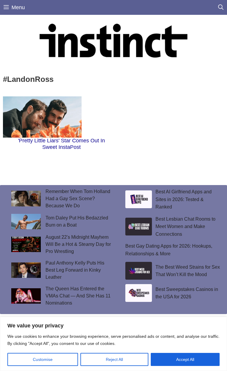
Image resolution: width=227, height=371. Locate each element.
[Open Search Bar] (221, 7)
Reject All (114, 359)
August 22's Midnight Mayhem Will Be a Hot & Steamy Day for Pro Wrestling (78, 244)
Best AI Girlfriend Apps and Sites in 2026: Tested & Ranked (183, 199)
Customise (43, 359)
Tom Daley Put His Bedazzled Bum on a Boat (77, 221)
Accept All (185, 359)
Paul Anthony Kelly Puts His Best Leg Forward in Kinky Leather (75, 270)
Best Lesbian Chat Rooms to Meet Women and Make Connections (185, 226)
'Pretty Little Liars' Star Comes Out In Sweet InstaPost (61, 144)
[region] (113, 344)
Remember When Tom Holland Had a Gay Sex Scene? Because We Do (78, 198)
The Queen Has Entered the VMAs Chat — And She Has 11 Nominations (78, 295)
